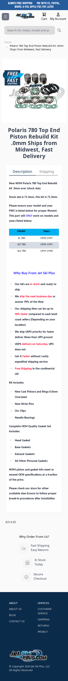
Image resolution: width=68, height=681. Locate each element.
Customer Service (44, 611)
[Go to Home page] (25, 15)
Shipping (46, 171)
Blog (12, 615)
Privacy (43, 631)
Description (22, 171)
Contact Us (17, 621)
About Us (15, 609)
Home (7, 42)
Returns (43, 625)
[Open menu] (5, 16)
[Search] (59, 30)
